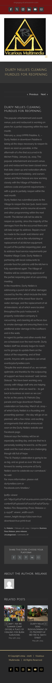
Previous (33, 94)
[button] (6, 624)
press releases (21, 531)
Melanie (10, 528)
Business (43, 528)
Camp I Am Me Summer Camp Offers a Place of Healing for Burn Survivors (14, 629)
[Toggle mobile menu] (46, 56)
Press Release (9, 531)
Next (43, 94)
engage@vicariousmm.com (26, 2)
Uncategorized (10, 535)
